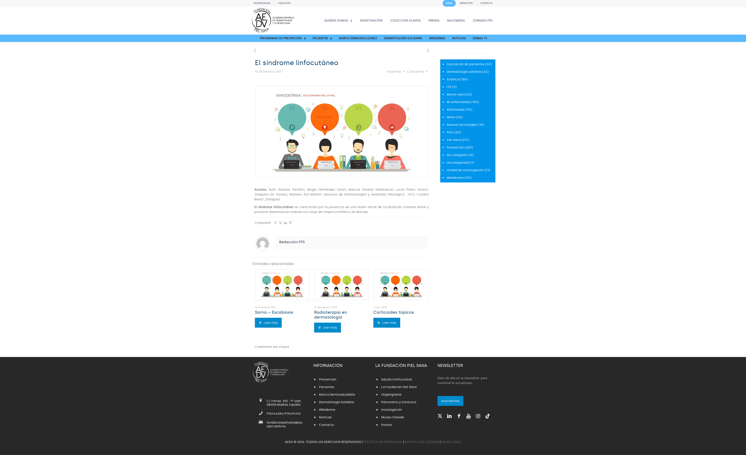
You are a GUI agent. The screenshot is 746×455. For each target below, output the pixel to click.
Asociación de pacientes (466, 64)
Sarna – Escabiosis (274, 312)
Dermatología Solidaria (336, 402)
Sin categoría (457, 155)
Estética (453, 79)
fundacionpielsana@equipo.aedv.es (284, 424)
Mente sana (456, 94)
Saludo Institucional (396, 379)
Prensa (386, 425)
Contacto (326, 425)
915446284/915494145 (284, 413)
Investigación (391, 410)
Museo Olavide (392, 417)
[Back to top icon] (727, 447)
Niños (451, 117)
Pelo (450, 132)
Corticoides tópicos (393, 312)
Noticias (325, 417)
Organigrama (391, 394)
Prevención (455, 147)
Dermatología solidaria (464, 72)
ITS (449, 87)
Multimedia (455, 109)
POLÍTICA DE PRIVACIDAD (383, 442)
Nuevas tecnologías (462, 125)
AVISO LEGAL (451, 442)
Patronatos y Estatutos (398, 402)
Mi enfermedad (458, 102)
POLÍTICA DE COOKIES (422, 442)
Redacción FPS (292, 242)
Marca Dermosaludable (337, 394)
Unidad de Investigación (465, 170)
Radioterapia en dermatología (330, 315)
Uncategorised (458, 162)
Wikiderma (455, 178)
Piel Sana (454, 140)
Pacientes (326, 387)
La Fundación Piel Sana (399, 387)
